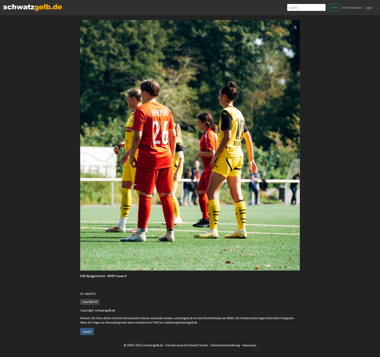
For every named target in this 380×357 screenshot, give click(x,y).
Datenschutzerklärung (225, 345)
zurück (87, 331)
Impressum (249, 345)
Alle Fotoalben (352, 7)
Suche (334, 7)
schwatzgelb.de (105, 310)
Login (368, 7)
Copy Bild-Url (90, 301)
